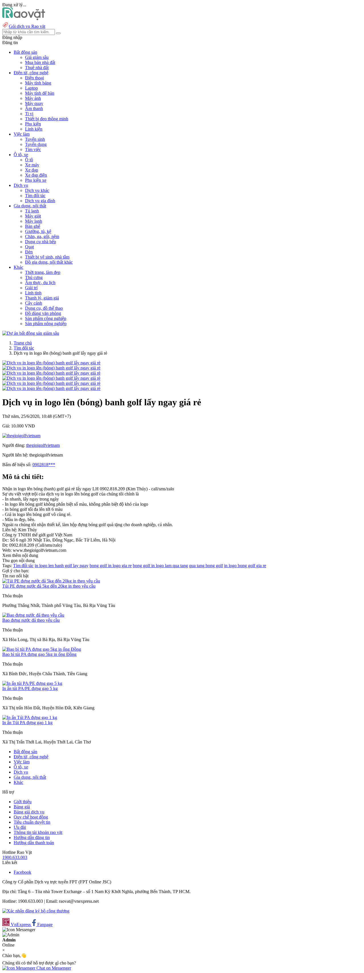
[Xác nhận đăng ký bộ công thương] (35, 910)
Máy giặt (33, 216)
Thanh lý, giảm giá (42, 298)
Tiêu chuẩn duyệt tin (32, 822)
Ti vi (29, 113)
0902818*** (43, 464)
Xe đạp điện (36, 175)
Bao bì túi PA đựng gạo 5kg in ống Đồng (39, 654)
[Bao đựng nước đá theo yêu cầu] (33, 615)
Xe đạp (31, 170)
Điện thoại (34, 77)
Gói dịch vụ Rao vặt (27, 26)
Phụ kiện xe (35, 180)
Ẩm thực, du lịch (40, 282)
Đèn (29, 251)
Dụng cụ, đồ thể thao (44, 308)
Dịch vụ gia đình (40, 200)
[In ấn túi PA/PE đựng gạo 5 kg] (32, 683)
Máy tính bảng (38, 82)
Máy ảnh (33, 98)
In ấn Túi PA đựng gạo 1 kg (27, 722)
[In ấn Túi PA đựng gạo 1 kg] (29, 717)
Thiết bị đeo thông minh (46, 118)
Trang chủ (23, 342)
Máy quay (34, 103)
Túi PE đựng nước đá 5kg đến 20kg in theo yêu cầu (49, 586)
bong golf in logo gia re (111, 565)
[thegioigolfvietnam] (21, 435)
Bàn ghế (32, 226)
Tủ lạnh (32, 210)
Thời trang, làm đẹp (42, 272)
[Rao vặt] (23, 18)
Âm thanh (34, 108)
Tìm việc (33, 149)
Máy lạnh (33, 221)
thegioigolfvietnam (43, 445)
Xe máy (32, 164)
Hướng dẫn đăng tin (32, 837)
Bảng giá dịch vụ (29, 811)
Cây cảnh (33, 303)
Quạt (29, 246)
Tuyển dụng (36, 144)
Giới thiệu (23, 801)
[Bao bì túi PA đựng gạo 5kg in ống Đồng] (41, 649)
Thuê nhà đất (37, 67)
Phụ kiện (33, 123)
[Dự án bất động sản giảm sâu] (30, 333)
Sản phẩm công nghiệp (45, 318)
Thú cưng (34, 277)
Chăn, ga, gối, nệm (42, 236)
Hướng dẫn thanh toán (34, 842)
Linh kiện (33, 129)
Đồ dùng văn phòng (43, 313)
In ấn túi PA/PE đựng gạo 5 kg (30, 688)
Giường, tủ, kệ (38, 231)
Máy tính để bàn (39, 93)
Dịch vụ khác (37, 190)
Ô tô (29, 159)
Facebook (22, 872)
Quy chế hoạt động (31, 817)
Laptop (31, 88)
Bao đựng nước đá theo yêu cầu (31, 620)
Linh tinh (33, 292)
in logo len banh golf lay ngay (61, 565)
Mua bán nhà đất (40, 62)
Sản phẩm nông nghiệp (46, 323)
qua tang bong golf (206, 565)
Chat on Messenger (53, 968)
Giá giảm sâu (37, 57)
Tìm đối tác (35, 195)
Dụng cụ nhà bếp (40, 241)
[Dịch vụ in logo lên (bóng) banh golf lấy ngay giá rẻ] (51, 362)
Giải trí (31, 287)
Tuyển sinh (35, 139)
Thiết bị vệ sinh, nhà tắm (47, 257)
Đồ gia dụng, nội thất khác (49, 262)
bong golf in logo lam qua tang (160, 565)
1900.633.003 (14, 857)
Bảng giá (22, 806)
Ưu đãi (20, 827)
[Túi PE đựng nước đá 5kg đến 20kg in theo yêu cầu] (51, 581)
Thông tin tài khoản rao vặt (38, 832)
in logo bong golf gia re (245, 565)
